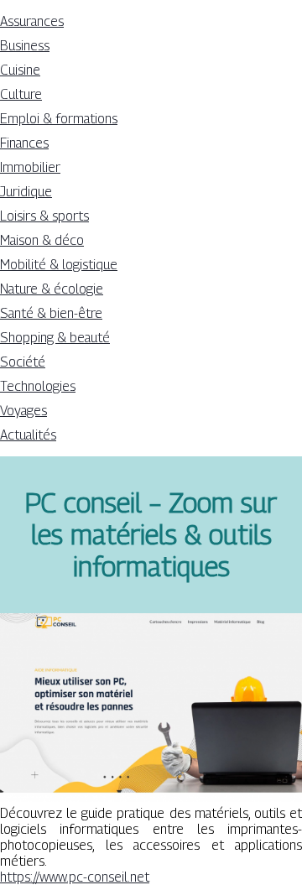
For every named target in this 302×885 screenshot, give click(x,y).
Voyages (23, 411)
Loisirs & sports (44, 216)
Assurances (32, 21)
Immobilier (30, 167)
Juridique (26, 192)
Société (22, 362)
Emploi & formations (58, 119)
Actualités (28, 435)
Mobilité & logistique (58, 265)
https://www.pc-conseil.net (74, 877)
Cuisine (20, 70)
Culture (21, 94)
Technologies (38, 386)
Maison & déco (42, 240)
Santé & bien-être (51, 313)
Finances (24, 143)
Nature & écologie (51, 289)
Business (24, 46)
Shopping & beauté (55, 338)
